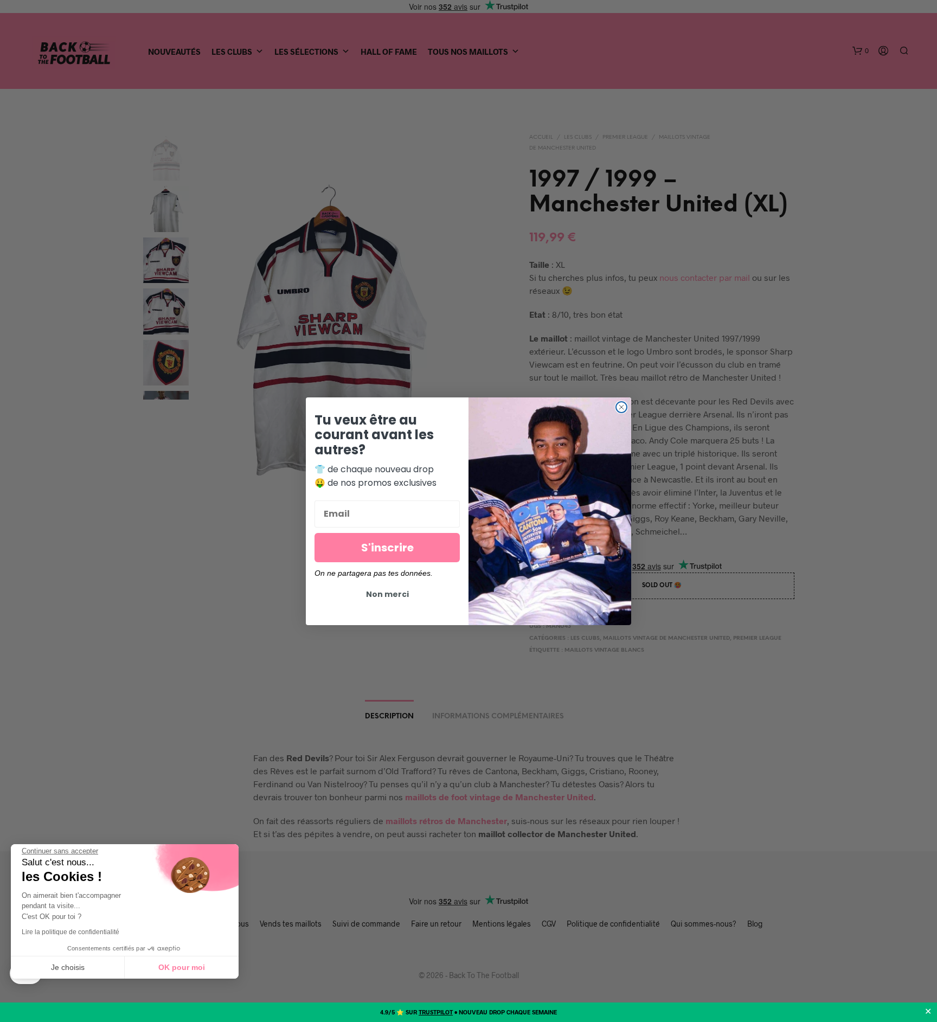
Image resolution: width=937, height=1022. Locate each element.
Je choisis (68, 967)
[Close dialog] (621, 407)
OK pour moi (181, 967)
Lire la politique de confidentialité (70, 932)
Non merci (387, 594)
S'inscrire (387, 547)
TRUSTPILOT (436, 1011)
